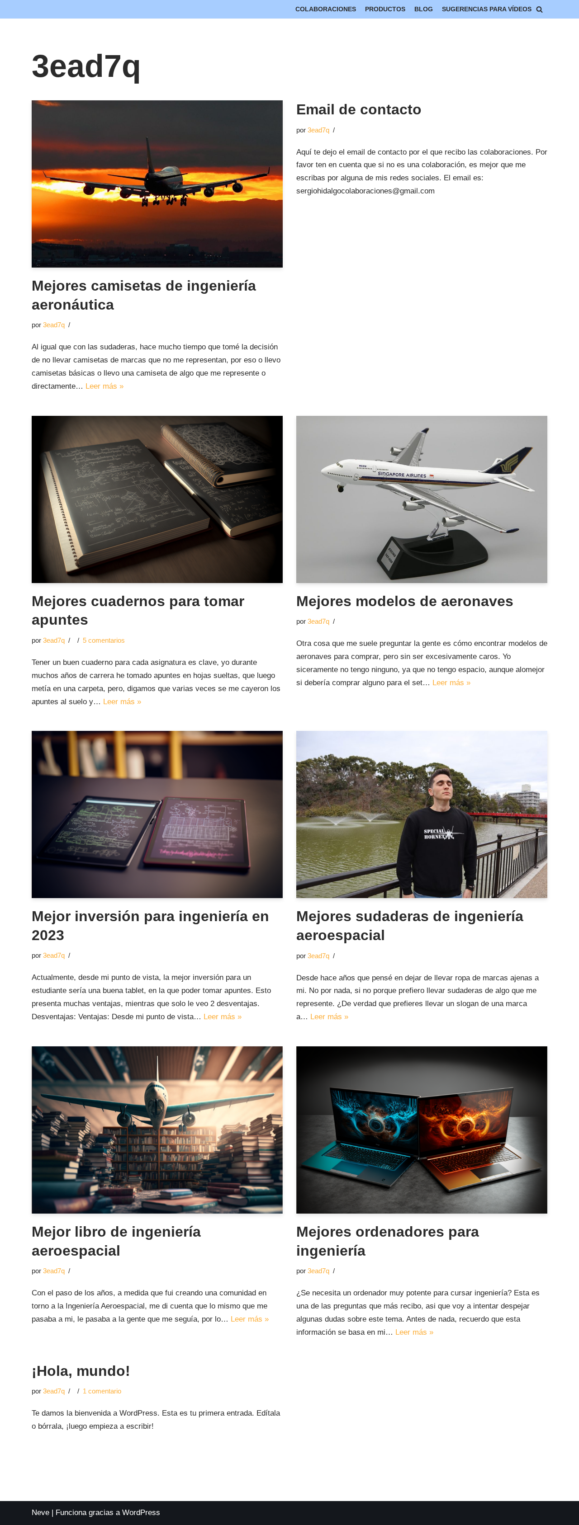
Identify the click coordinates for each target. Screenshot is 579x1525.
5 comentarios (104, 640)
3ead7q (54, 325)
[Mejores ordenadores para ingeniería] (421, 1130)
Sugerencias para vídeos (487, 9)
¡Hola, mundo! (81, 1371)
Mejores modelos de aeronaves (404, 601)
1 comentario (102, 1391)
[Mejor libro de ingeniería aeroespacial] (157, 1130)
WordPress (141, 1512)
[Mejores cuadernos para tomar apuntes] (157, 499)
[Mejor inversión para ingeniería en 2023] (157, 814)
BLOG (423, 9)
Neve (40, 1512)
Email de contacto (359, 109)
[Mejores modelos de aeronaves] (421, 499)
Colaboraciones (325, 9)
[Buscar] (539, 9)
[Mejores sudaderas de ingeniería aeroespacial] (421, 814)
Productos (385, 9)
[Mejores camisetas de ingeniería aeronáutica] (157, 184)
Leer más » (104, 386)
